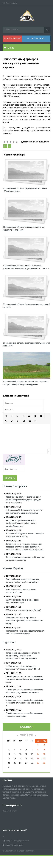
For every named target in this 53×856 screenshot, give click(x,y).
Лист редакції (11, 3)
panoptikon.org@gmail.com (17, 841)
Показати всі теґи (10, 811)
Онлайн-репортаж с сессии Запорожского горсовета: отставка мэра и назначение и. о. (24, 703)
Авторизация (37, 38)
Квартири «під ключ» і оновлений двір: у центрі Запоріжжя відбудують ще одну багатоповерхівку (23, 500)
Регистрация (13, 38)
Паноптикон (28, 851)
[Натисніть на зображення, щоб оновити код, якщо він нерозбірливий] (14, 459)
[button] (6, 416)
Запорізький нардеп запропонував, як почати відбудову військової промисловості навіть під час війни (23, 656)
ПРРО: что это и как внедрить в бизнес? (23, 610)
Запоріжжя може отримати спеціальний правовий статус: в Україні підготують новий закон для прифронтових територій (24, 547)
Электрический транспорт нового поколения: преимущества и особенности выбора (24, 620)
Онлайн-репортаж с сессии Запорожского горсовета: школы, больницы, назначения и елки (24, 679)
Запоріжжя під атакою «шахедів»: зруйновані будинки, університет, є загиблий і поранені (21, 523)
